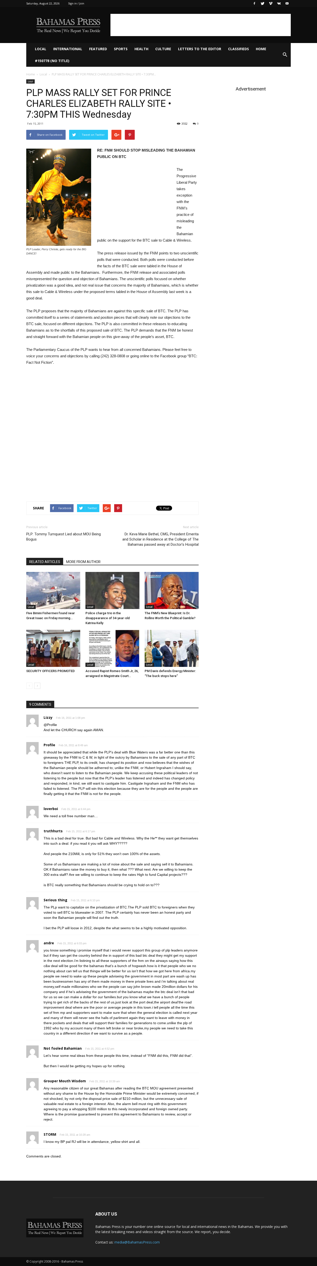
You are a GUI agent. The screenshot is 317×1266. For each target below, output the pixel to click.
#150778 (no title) (52, 60)
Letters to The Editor (199, 48)
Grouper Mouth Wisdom (65, 1081)
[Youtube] (287, 3)
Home (261, 48)
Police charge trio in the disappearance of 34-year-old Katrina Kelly (107, 618)
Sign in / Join (76, 3)
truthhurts (53, 831)
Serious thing (55, 900)
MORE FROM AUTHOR (83, 562)
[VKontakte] (279, 3)
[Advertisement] (200, 25)
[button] (285, 55)
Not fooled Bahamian (63, 1048)
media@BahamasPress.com (137, 1242)
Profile (49, 745)
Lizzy (48, 717)
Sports (121, 48)
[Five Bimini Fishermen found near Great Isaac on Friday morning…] (53, 590)
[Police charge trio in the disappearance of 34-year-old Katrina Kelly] (112, 590)
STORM (50, 1134)
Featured (98, 48)
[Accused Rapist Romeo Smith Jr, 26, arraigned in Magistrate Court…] (112, 648)
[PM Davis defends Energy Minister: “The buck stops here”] (172, 648)
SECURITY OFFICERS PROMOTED (50, 671)
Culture (163, 48)
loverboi (51, 808)
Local (40, 48)
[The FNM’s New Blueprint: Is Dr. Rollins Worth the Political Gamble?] (172, 590)
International (67, 48)
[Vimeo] (270, 3)
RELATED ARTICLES (44, 562)
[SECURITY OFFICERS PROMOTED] (53, 648)
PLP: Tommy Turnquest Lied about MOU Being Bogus (63, 537)
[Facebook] (254, 3)
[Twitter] (262, 3)
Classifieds (238, 48)
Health (141, 48)
